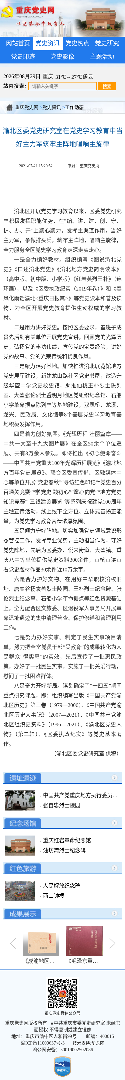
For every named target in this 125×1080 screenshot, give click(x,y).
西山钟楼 (53, 896)
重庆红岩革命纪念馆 (66, 840)
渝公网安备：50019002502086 (62, 1049)
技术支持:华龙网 (88, 1043)
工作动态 (74, 107)
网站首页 (18, 43)
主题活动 (102, 56)
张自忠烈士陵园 (61, 805)
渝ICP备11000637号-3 (43, 1043)
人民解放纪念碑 (61, 886)
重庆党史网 (26, 107)
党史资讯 (51, 107)
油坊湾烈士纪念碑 (64, 850)
